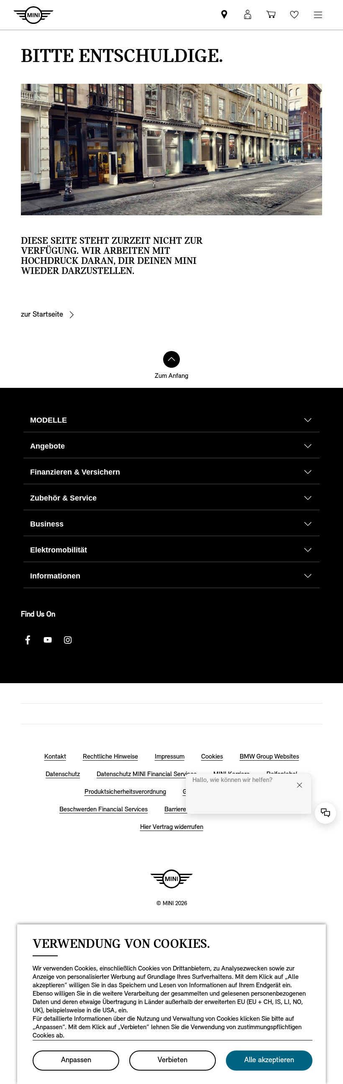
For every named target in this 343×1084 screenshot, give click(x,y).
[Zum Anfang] (171, 359)
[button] (247, 15)
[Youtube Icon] (47, 640)
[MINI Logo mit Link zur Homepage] (171, 878)
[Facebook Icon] (27, 640)
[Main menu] (318, 15)
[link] (224, 15)
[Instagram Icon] (67, 640)
